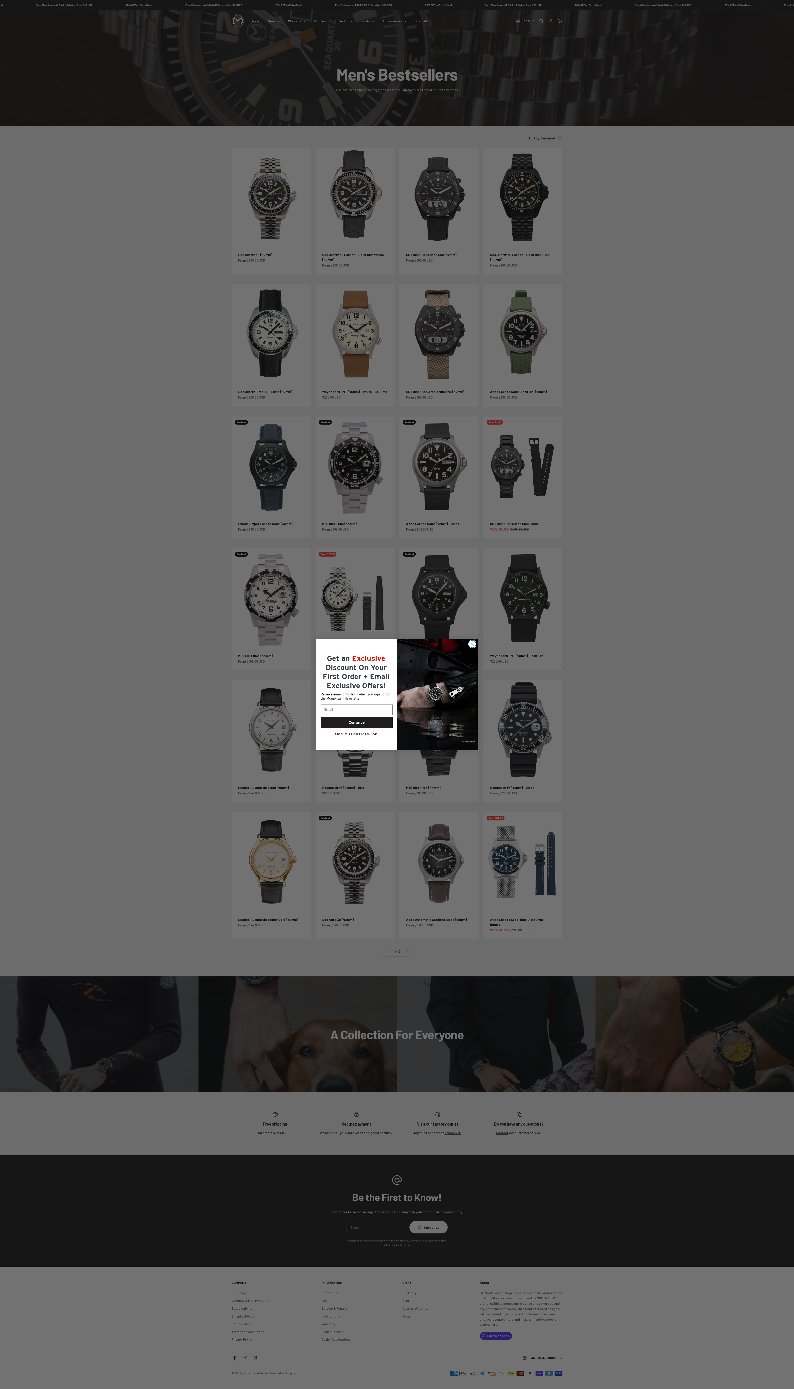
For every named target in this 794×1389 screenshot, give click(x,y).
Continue (357, 722)
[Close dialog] (472, 644)
